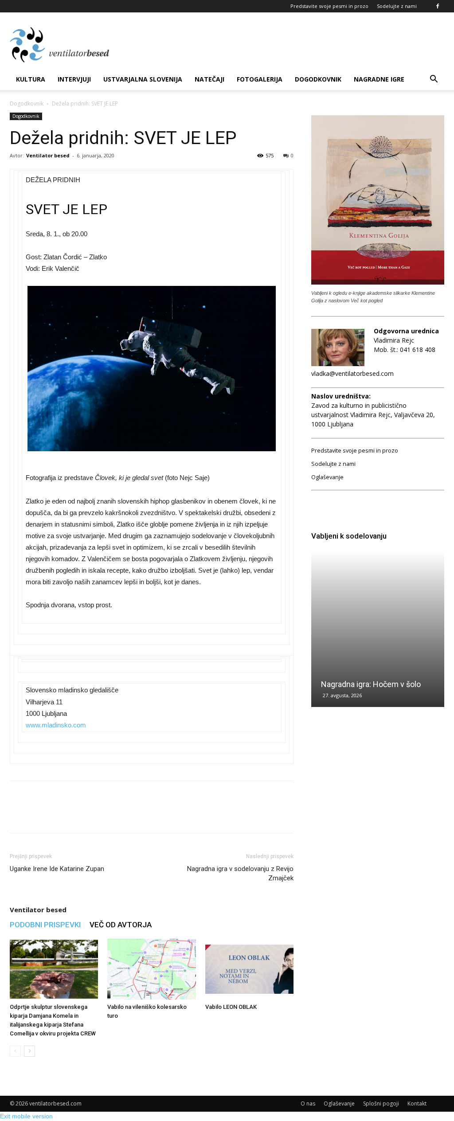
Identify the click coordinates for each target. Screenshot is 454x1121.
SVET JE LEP (66, 209)
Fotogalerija (259, 79)
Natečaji (209, 79)
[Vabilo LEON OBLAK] (249, 969)
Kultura (30, 79)
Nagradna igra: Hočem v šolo (371, 684)
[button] (433, 80)
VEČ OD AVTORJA (121, 924)
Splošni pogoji (381, 1103)
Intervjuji (74, 79)
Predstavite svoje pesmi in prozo (329, 6)
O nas (308, 1103)
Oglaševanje (327, 477)
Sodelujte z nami (397, 6)
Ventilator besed (48, 155)
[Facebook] (437, 6)
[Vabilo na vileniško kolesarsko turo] (151, 969)
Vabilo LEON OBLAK (231, 1007)
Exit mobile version (26, 1116)
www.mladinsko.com (56, 725)
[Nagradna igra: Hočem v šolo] (377, 628)
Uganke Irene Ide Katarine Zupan (57, 869)
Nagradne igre (379, 79)
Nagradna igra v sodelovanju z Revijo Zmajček (240, 873)
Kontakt (417, 1103)
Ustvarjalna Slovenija (142, 79)
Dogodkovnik (318, 79)
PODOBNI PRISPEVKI (45, 924)
